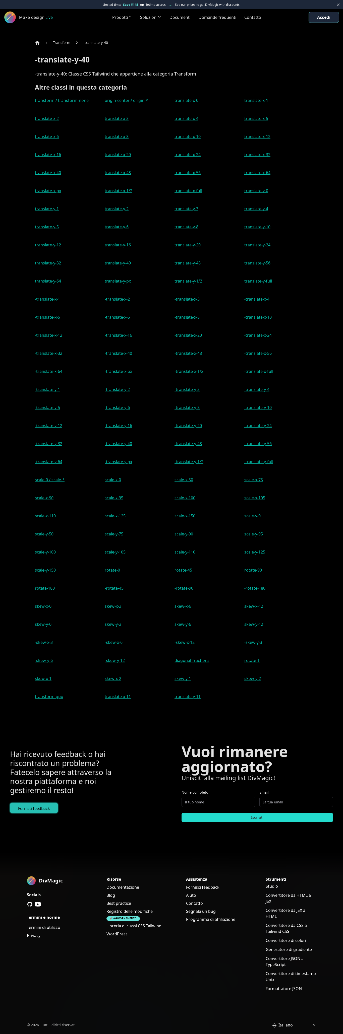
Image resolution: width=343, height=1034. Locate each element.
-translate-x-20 (188, 335)
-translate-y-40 (95, 42)
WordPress (117, 934)
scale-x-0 (113, 479)
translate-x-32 (257, 154)
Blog (110, 895)
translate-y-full (258, 281)
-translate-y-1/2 (189, 461)
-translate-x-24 (258, 335)
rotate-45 (183, 570)
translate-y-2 (117, 209)
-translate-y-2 (117, 389)
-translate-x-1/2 (189, 371)
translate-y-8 (186, 227)
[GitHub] (30, 904)
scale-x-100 (185, 498)
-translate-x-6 (117, 317)
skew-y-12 (253, 624)
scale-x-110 (45, 516)
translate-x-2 (47, 118)
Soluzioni (148, 17)
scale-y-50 (44, 534)
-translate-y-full (258, 461)
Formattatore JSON (284, 988)
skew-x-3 (113, 606)
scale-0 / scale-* (50, 479)
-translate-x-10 (258, 317)
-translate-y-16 (118, 425)
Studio (272, 886)
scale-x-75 (253, 479)
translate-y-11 (188, 696)
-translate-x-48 (188, 353)
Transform (61, 42)
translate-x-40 (48, 172)
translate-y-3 (186, 209)
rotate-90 (253, 570)
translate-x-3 (117, 118)
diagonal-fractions (192, 660)
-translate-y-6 (117, 407)
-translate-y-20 (188, 425)
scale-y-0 (252, 516)
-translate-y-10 (258, 407)
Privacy (33, 935)
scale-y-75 (114, 534)
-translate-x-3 (187, 299)
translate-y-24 (257, 245)
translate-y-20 (188, 245)
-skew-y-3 (253, 642)
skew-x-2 (113, 678)
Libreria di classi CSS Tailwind (133, 926)
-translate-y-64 (48, 461)
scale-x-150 (185, 516)
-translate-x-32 (48, 353)
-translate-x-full (258, 371)
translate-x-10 (188, 136)
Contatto (252, 17)
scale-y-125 (254, 552)
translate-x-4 (186, 118)
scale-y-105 (115, 552)
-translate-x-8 (187, 317)
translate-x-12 (257, 136)
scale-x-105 (254, 498)
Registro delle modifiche (129, 911)
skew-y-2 (252, 678)
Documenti (180, 17)
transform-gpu (49, 696)
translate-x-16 (48, 154)
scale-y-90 (184, 534)
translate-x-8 (117, 136)
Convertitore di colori (286, 940)
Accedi (323, 17)
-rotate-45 (114, 588)
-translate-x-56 (258, 353)
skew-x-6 (183, 606)
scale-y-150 (45, 570)
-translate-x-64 (48, 371)
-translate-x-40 (118, 353)
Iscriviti (257, 817)
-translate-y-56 (258, 443)
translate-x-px (48, 190)
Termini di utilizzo (43, 927)
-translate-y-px (118, 461)
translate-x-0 (186, 100)
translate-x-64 (257, 172)
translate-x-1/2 (118, 190)
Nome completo (195, 792)
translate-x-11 (118, 696)
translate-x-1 (256, 100)
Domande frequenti (217, 17)
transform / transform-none (62, 100)
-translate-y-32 (48, 443)
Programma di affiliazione (210, 919)
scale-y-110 (185, 552)
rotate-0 (112, 570)
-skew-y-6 (44, 660)
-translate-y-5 (47, 407)
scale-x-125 (115, 516)
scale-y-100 (45, 552)
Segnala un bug (201, 911)
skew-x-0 (43, 606)
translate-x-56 (188, 172)
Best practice (118, 903)
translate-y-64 (48, 281)
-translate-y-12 (48, 425)
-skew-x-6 (114, 642)
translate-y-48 (188, 263)
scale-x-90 (44, 498)
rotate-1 (252, 660)
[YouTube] (37, 904)
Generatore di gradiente (289, 949)
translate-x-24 (188, 154)
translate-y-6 (117, 227)
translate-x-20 (118, 154)
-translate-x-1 (47, 299)
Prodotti (120, 17)
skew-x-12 (253, 606)
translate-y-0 (256, 190)
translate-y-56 (257, 263)
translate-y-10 (257, 227)
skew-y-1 (183, 678)
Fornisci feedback (34, 808)
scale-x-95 (114, 498)
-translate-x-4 (256, 299)
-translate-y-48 (188, 443)
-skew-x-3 (44, 642)
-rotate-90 (184, 588)
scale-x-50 (184, 479)
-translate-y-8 (187, 407)
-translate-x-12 (48, 335)
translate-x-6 (47, 136)
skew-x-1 (43, 678)
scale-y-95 (253, 534)
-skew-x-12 (185, 642)
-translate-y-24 (258, 425)
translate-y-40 (118, 263)
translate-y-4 (256, 209)
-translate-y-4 (256, 389)
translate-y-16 (118, 245)
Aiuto (191, 895)
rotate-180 (45, 588)
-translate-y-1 (47, 389)
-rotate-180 (254, 588)
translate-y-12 (48, 245)
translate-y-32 (48, 263)
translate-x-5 (256, 118)
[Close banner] (338, 5)
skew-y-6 (183, 624)
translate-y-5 (47, 227)
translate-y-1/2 (188, 281)
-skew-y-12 (115, 660)
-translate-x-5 (47, 317)
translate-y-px (118, 281)
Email (264, 792)
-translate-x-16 (118, 335)
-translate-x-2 (117, 299)
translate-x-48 (118, 172)
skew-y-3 (113, 624)
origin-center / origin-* (126, 100)
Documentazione (122, 887)
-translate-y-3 (187, 389)
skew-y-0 (43, 624)
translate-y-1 (47, 209)
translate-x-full (188, 190)
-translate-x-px (118, 371)
